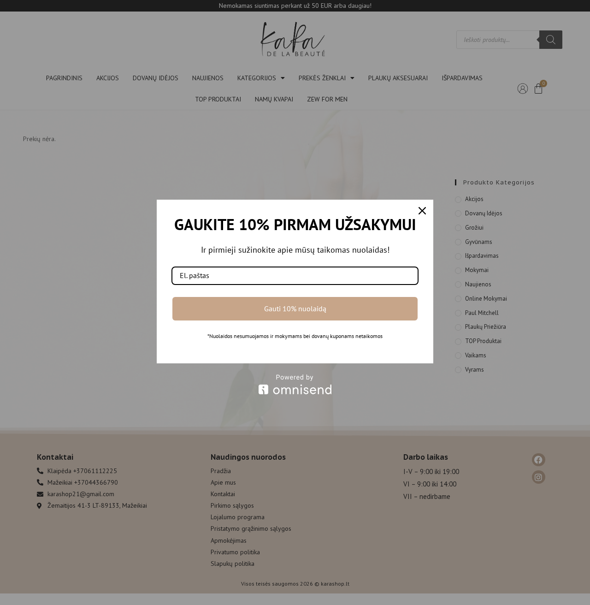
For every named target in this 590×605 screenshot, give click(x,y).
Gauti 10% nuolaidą (295, 308)
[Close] (422, 211)
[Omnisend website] (295, 384)
